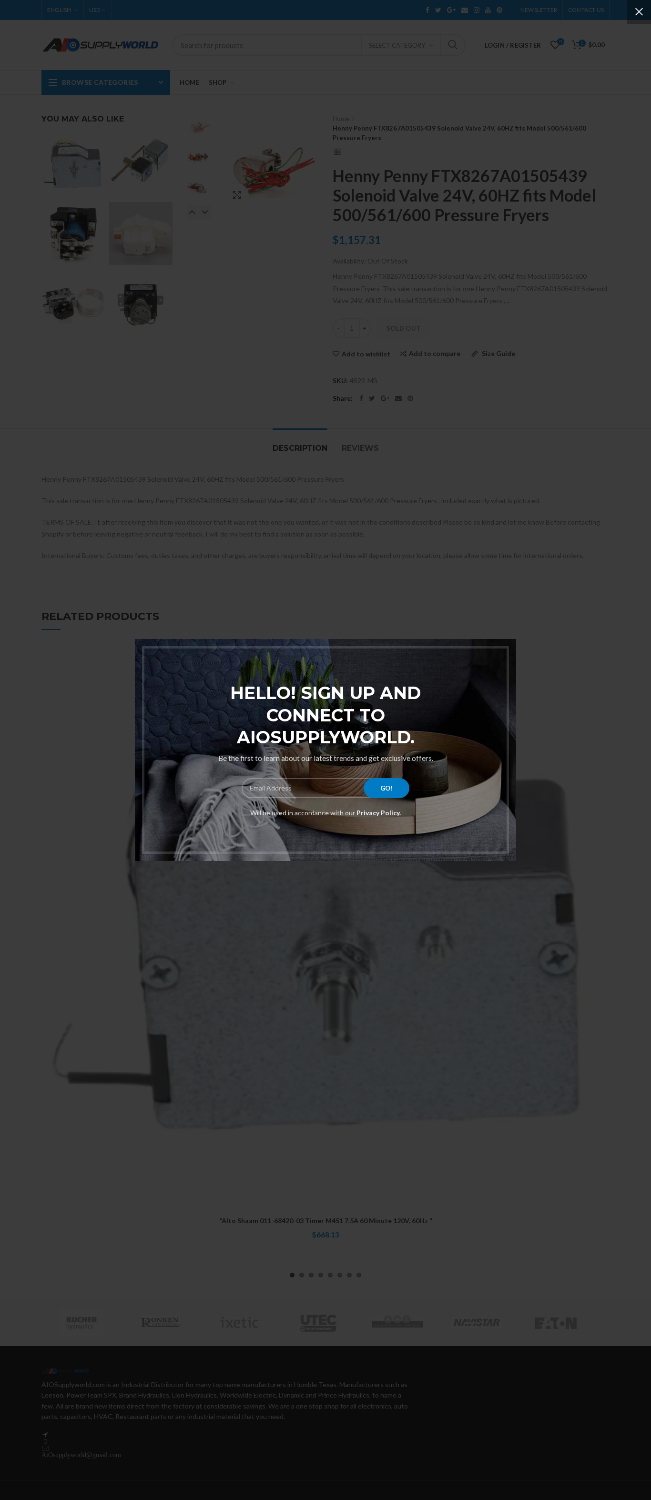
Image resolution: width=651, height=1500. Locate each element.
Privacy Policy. (378, 813)
